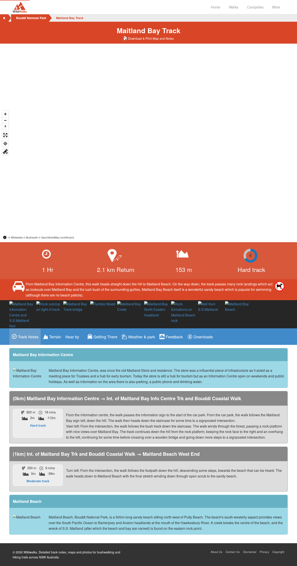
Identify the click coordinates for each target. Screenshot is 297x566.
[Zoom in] (5, 114)
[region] (148, 175)
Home (215, 7)
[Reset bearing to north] (5, 126)
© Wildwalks (15, 237)
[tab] (25, 336)
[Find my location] (5, 143)
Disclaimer (249, 552)
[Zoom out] (5, 120)
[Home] (4, 18)
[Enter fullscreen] (5, 135)
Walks (233, 7)
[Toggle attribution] (4, 237)
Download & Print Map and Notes (151, 38)
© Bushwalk (30, 237)
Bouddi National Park (31, 18)
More (276, 7)
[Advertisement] (148, 76)
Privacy (264, 552)
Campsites (255, 7)
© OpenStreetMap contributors (56, 237)
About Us (216, 552)
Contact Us (233, 552)
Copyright (278, 552)
